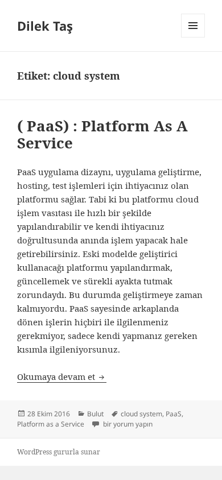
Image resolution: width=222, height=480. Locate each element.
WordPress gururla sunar (58, 452)
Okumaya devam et (61, 376)
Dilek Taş (45, 25)
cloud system (141, 414)
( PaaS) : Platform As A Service (102, 134)
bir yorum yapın (127, 424)
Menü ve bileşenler (193, 37)
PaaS (174, 414)
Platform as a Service (50, 424)
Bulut (95, 414)
